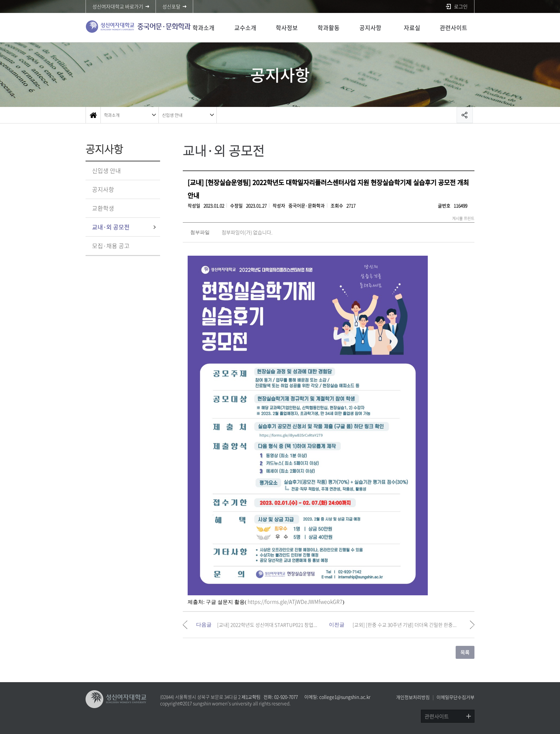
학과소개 (203, 27)
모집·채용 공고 (111, 245)
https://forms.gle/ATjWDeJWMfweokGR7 (295, 601)
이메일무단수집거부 (455, 697)
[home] (93, 115)
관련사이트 (453, 27)
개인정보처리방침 (413, 697)
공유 (465, 115)
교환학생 (103, 208)
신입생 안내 (172, 115)
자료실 (412, 27)
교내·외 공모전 (111, 227)
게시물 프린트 (463, 218)
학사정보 (287, 27)
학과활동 (329, 27)
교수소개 (245, 27)
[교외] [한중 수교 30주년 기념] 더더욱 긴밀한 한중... (405, 624)
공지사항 (370, 27)
